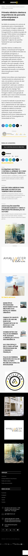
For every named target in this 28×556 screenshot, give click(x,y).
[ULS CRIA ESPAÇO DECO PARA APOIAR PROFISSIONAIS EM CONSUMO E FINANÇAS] (23, 346)
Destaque (3, 6)
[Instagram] (6, 530)
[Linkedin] (13, 159)
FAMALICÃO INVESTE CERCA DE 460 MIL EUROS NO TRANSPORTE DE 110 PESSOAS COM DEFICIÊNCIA (10, 322)
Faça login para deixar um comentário (14, 147)
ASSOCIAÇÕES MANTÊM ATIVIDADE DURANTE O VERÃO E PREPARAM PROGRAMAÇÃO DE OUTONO (13, 209)
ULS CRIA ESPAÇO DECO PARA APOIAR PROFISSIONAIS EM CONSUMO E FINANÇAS (10, 348)
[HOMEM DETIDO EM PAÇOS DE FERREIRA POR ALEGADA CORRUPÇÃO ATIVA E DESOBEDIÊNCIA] (23, 334)
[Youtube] (17, 530)
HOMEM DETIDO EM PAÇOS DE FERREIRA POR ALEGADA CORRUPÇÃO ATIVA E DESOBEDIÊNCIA (11, 336)
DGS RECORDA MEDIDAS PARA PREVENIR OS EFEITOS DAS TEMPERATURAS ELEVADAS (13, 189)
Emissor (8, 153)
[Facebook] (3, 159)
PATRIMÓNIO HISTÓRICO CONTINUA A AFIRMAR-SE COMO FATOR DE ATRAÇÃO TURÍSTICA (14, 171)
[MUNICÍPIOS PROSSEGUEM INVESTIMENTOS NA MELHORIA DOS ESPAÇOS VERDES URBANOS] (23, 305)
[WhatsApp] (10, 159)
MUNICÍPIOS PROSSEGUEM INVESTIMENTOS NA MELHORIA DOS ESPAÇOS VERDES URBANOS (10, 308)
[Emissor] (4, 153)
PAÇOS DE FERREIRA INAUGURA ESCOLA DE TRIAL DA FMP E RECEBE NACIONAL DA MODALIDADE (11, 361)
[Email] (17, 159)
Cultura (3, 167)
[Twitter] (6, 159)
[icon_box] (11, 509)
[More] (21, 159)
